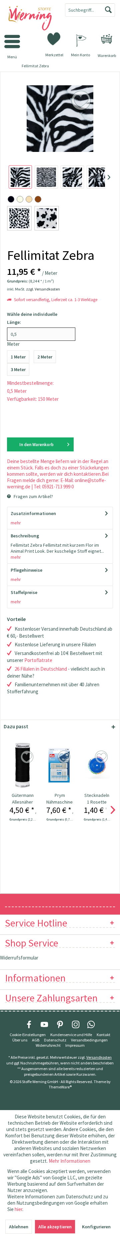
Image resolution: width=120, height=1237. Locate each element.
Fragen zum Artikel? (33, 496)
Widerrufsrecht (48, 1045)
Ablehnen (18, 1227)
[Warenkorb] (107, 39)
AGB (35, 1039)
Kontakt (103, 1034)
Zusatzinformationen (33, 513)
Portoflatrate (38, 660)
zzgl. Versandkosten (43, 289)
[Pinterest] (60, 1024)
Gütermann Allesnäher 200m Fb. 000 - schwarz (22, 798)
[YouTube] (44, 1024)
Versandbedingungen (89, 1039)
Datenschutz (55, 1039)
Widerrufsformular (19, 957)
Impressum (75, 1045)
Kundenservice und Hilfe (71, 1034)
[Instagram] (75, 1024)
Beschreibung (25, 536)
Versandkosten (99, 1057)
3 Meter (18, 369)
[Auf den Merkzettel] (27, 757)
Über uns (19, 1039)
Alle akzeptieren (55, 1227)
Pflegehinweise (26, 570)
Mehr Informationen (69, 1161)
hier (18, 1209)
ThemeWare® (60, 1086)
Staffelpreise (24, 592)
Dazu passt (16, 726)
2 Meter (44, 357)
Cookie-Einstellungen (28, 1034)
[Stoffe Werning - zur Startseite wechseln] (30, 18)
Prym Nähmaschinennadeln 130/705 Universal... (59, 798)
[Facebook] (29, 1024)
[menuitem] (106, 39)
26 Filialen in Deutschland (41, 669)
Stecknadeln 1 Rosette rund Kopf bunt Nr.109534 (96, 798)
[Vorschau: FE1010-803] (20, 177)
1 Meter (18, 357)
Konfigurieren (96, 1227)
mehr (16, 523)
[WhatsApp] (91, 1024)
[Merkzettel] (54, 38)
